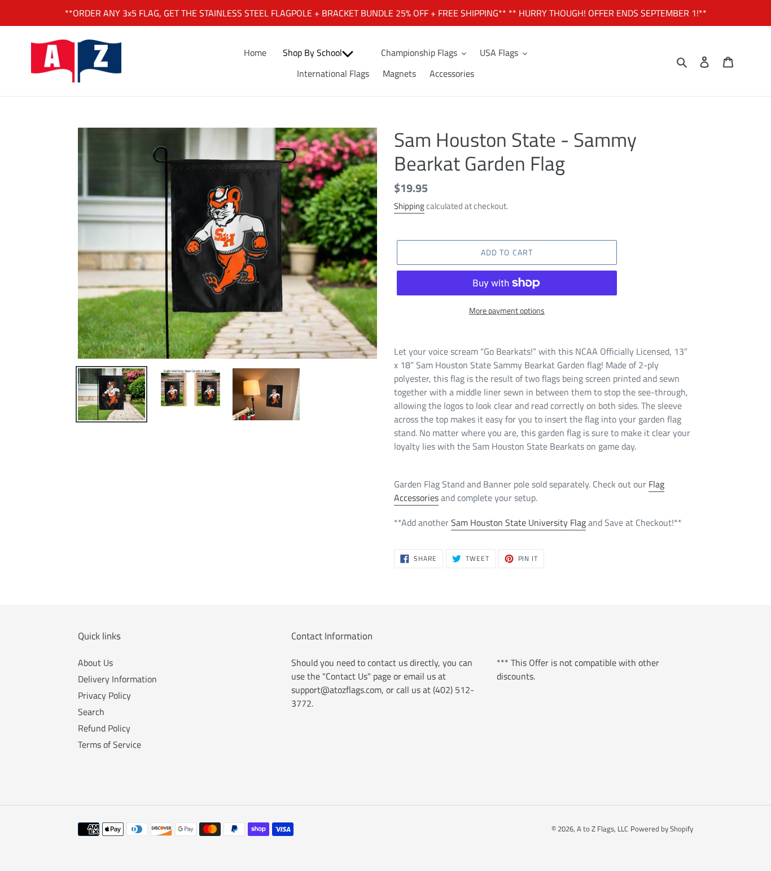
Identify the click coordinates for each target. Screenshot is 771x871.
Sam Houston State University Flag (518, 522)
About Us (95, 662)
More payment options (507, 310)
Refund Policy (104, 728)
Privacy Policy (104, 695)
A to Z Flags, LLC (602, 828)
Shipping (409, 205)
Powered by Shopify (661, 828)
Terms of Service (109, 744)
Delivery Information (117, 679)
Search (91, 711)
